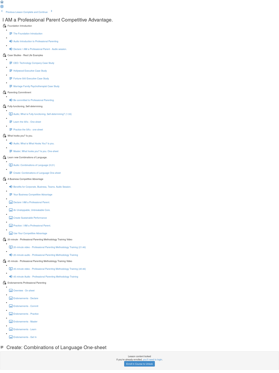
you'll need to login (152, 359)
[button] (2, 3)
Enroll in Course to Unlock (139, 363)
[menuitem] (2, 7)
